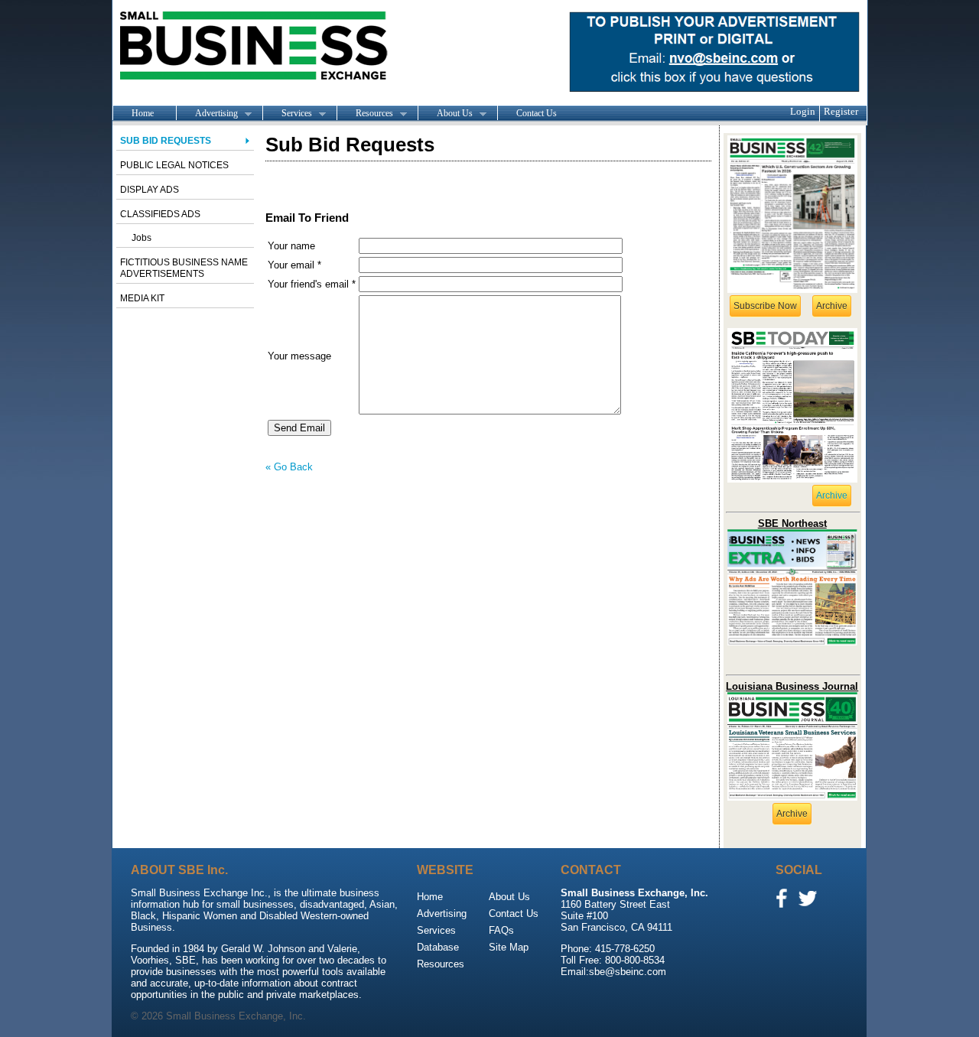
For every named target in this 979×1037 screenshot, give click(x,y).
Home (143, 113)
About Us (445, 114)
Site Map (509, 947)
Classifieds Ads (160, 214)
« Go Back (289, 467)
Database (438, 947)
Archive (831, 306)
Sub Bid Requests (165, 140)
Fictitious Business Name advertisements (184, 268)
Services (287, 114)
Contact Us (536, 113)
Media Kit (142, 298)
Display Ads (149, 189)
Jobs (141, 237)
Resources (365, 114)
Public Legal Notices (174, 165)
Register (841, 111)
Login (802, 111)
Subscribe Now (765, 306)
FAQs (501, 930)
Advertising (207, 114)
